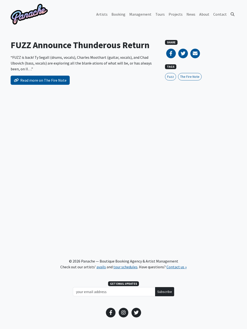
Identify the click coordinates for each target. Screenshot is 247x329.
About (204, 14)
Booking (118, 14)
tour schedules (125, 266)
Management (140, 14)
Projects (176, 14)
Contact (220, 14)
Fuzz (170, 76)
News (190, 14)
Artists (102, 14)
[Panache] (29, 14)
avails (101, 266)
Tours (160, 14)
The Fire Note (189, 76)
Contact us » (176, 266)
